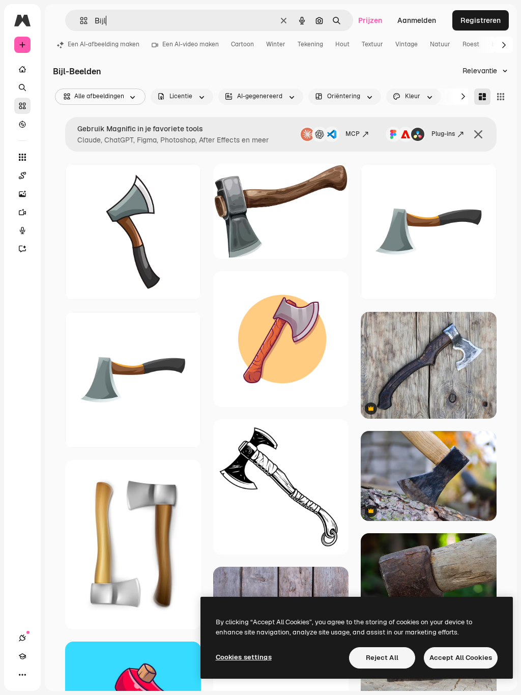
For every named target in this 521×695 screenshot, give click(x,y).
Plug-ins (443, 134)
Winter (275, 44)
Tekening (310, 44)
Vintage (406, 44)
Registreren (480, 20)
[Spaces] (22, 175)
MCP (352, 134)
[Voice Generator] (22, 230)
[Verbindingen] (22, 638)
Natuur (440, 44)
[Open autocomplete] (80, 20)
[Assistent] (22, 249)
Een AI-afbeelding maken (103, 44)
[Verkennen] (22, 124)
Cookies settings (244, 657)
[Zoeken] (22, 87)
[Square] (501, 97)
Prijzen (370, 20)
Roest (470, 44)
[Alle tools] (22, 157)
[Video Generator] (22, 212)
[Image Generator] (22, 194)
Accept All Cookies (460, 657)
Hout (342, 44)
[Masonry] (482, 97)
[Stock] (22, 106)
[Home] (22, 69)
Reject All (382, 657)
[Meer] (22, 675)
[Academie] (22, 656)
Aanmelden (416, 20)
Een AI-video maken (190, 44)
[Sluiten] (478, 134)
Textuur (372, 44)
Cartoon (242, 44)
